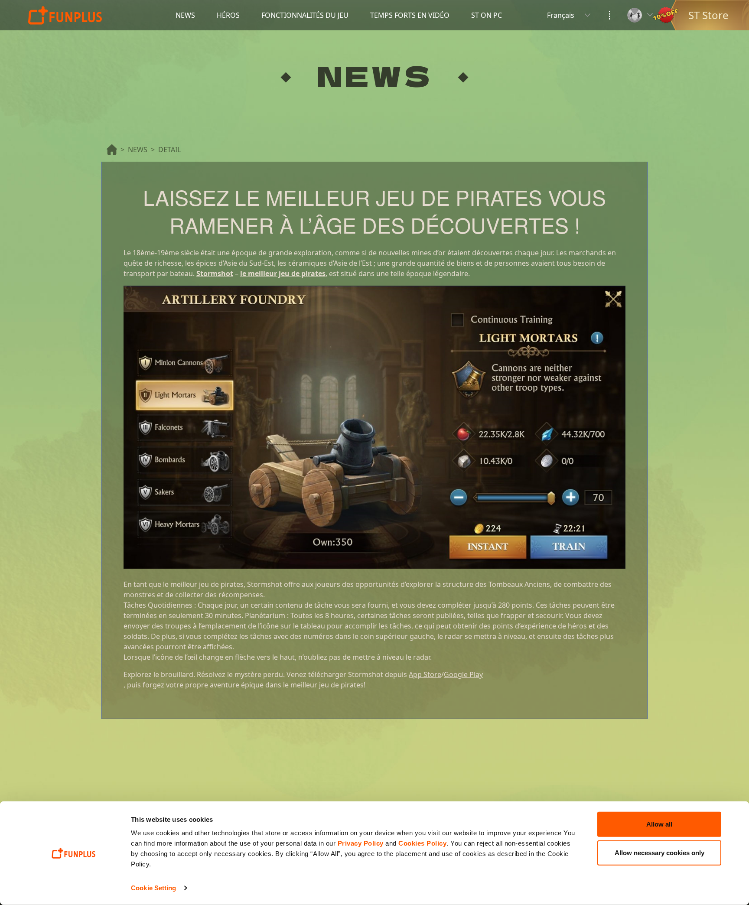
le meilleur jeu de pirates (283, 273)
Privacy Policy (361, 843)
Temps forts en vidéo (409, 15)
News (185, 15)
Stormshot (214, 273)
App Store (425, 674)
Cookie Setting (153, 888)
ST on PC (486, 15)
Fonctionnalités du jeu (304, 15)
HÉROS (228, 15)
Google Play (463, 674)
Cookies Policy (422, 843)
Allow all (659, 824)
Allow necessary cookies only (659, 852)
